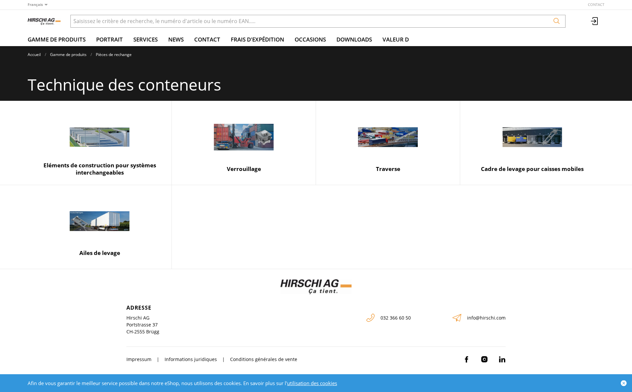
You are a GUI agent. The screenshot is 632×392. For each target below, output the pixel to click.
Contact (596, 4)
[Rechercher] (557, 21)
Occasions (310, 39)
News (176, 39)
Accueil (34, 54)
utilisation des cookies (312, 383)
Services (145, 39)
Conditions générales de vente (263, 359)
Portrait (109, 39)
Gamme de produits (57, 39)
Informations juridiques (191, 359)
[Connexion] (594, 21)
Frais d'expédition (257, 39)
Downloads (354, 39)
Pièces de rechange (114, 54)
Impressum (138, 359)
